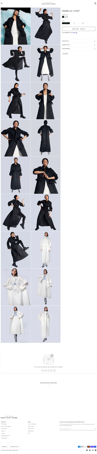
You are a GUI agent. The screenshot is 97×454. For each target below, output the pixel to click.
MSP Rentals (4, 424)
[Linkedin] (95, 450)
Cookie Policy (31, 431)
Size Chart (65, 53)
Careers (3, 433)
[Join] (95, 428)
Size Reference (66, 48)
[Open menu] (3, 3)
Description (65, 41)
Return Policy (31, 428)
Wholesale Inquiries (5, 435)
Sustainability (4, 438)
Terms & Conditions (32, 424)
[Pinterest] (89, 450)
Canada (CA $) (14, 446)
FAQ (29, 433)
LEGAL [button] (29, 421)
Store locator (4, 428)
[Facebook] (87, 450)
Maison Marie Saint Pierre (9, 450)
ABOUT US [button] (3, 421)
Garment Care (66, 44)
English (4, 446)
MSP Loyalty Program (6, 426)
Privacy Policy (31, 426)
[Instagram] (92, 450)
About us (3, 431)
